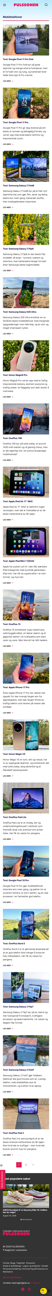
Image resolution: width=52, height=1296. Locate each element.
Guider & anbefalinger (12, 1266)
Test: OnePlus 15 (11, 624)
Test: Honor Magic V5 (14, 754)
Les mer (8, 81)
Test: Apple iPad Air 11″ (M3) (18, 501)
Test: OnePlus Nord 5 (14, 943)
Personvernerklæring (12, 1269)
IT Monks (35, 1283)
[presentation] (26, 39)
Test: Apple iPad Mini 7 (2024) (18, 561)
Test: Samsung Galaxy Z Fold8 (18, 185)
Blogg (12, 1263)
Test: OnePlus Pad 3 (13, 1133)
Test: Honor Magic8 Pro (15, 375)
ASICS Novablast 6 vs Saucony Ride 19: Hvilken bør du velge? (25, 1211)
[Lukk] (1, 1165)
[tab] (21, 1219)
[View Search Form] (46, 5)
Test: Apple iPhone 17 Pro (16, 687)
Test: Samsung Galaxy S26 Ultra (19, 312)
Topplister (20, 1263)
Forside (6, 1263)
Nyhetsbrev (8, 1272)
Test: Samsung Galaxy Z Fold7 (18, 1070)
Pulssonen (30, 1263)
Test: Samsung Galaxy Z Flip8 (18, 248)
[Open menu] (5, 5)
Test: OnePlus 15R (12, 438)
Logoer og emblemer (32, 1266)
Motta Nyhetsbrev (12, 1277)
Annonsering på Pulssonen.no (35, 1269)
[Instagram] (29, 1289)
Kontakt (45, 1266)
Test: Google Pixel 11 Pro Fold (18, 59)
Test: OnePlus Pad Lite (14, 817)
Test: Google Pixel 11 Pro (15, 122)
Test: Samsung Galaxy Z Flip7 (18, 1006)
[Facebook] (23, 1289)
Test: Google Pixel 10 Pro (16, 880)
